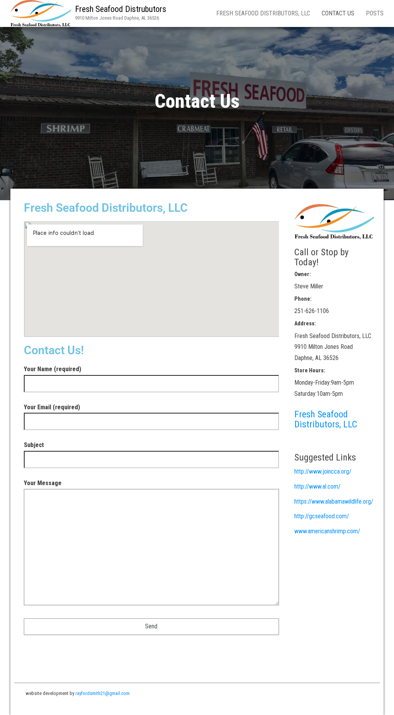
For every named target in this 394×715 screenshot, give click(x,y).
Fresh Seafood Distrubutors (120, 9)
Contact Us (338, 13)
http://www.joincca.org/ (322, 471)
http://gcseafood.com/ (321, 516)
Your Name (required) (52, 369)
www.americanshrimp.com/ (327, 531)
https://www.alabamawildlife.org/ (333, 501)
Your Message (43, 483)
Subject (34, 445)
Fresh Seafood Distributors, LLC (263, 13)
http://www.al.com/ (317, 486)
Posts (375, 13)
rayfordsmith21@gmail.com (102, 693)
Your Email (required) (52, 407)
